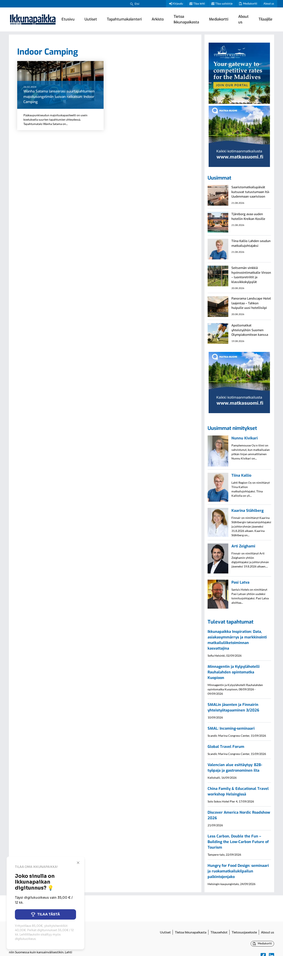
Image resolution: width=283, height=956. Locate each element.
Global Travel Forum (226, 746)
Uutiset (91, 19)
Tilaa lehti (199, 3)
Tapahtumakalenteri (124, 19)
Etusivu (68, 19)
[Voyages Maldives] (239, 72)
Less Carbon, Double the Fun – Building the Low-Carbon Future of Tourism (238, 842)
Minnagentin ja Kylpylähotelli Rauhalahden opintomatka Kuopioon (234, 672)
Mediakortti (250, 3)
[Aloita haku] (131, 3)
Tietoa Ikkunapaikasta (186, 19)
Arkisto (158, 19)
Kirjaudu (178, 3)
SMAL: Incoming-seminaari (231, 728)
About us (269, 3)
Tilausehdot (218, 932)
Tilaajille (265, 19)
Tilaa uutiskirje (224, 3)
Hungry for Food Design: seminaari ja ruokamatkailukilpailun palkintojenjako (238, 871)
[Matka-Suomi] (239, 135)
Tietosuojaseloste (244, 932)
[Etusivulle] (33, 19)
